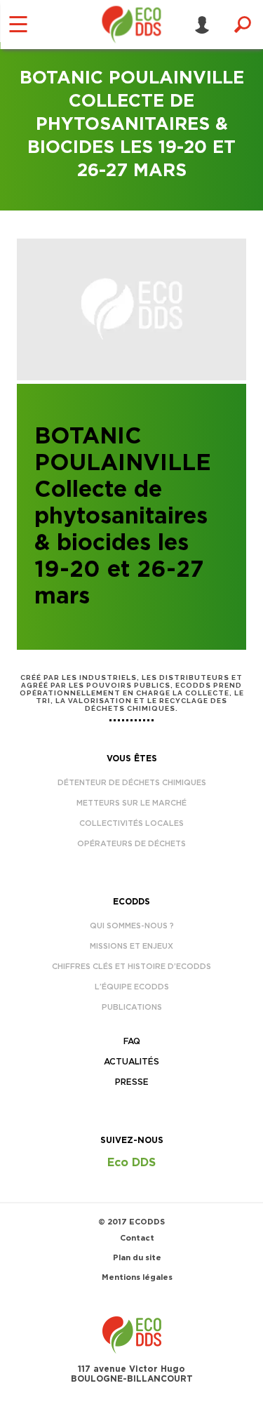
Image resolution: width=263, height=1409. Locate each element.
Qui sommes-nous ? (132, 926)
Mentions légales (137, 1277)
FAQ (131, 1041)
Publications (132, 1007)
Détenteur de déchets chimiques (132, 783)
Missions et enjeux (131, 946)
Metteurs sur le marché (131, 803)
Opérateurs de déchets (131, 844)
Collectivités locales (131, 823)
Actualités (131, 1061)
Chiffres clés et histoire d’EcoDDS (131, 966)
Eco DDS (131, 1162)
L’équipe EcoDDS (132, 987)
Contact (137, 1238)
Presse (132, 1082)
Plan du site (137, 1258)
